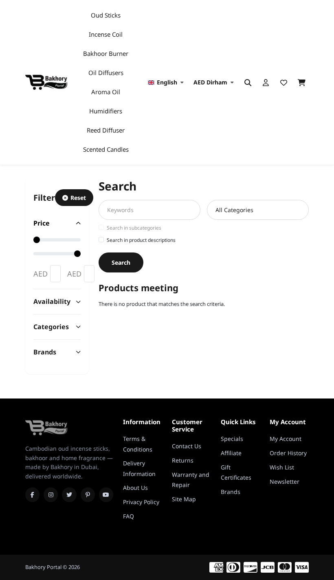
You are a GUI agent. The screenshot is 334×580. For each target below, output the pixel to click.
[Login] (265, 82)
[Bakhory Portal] (46, 82)
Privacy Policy (141, 502)
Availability (51, 301)
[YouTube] (106, 494)
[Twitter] (69, 494)
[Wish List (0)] (283, 82)
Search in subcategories (134, 227)
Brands (44, 352)
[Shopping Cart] (301, 82)
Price (41, 223)
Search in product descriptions (141, 240)
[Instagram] (51, 494)
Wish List (282, 467)
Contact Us (186, 446)
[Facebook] (32, 494)
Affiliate (231, 453)
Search (121, 262)
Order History (288, 453)
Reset (78, 197)
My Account (285, 439)
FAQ (128, 516)
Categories (51, 326)
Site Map (184, 499)
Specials (232, 439)
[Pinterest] (88, 494)
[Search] (247, 82)
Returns (182, 460)
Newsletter (284, 481)
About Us (135, 487)
